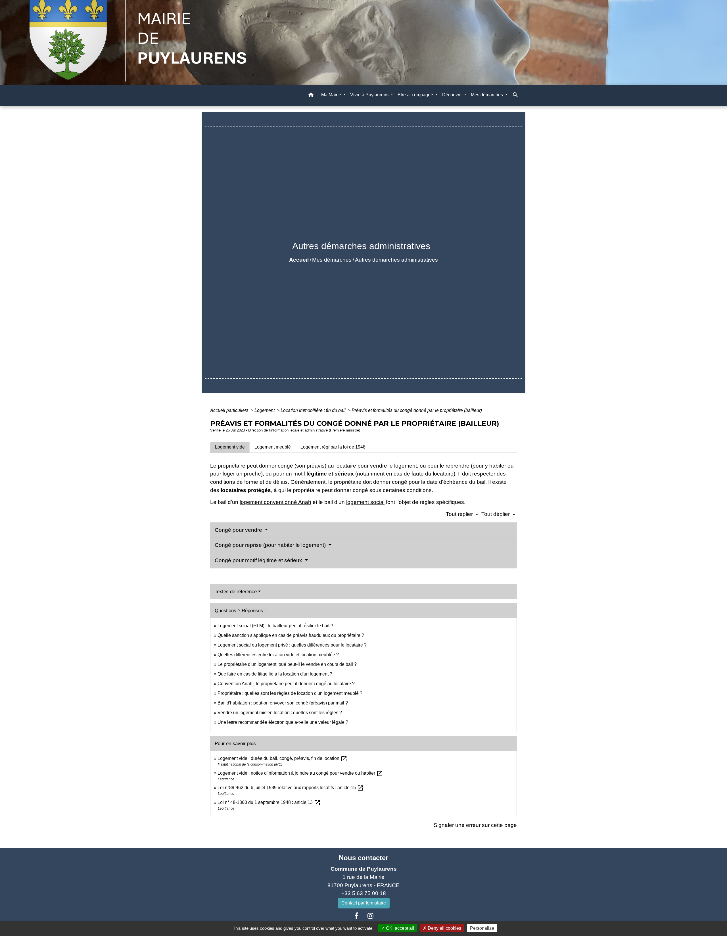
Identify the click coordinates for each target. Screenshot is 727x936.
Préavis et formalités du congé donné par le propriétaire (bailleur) (417, 410)
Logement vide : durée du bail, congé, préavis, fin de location (282, 758)
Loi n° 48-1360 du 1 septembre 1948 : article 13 (269, 802)
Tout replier (463, 514)
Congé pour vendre (239, 530)
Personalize (482, 928)
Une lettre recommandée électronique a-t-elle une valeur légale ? (283, 722)
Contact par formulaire (363, 902)
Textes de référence (236, 591)
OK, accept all (399, 928)
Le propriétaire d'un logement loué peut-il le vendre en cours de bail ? (287, 664)
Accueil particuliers (230, 410)
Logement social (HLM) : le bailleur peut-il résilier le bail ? (275, 625)
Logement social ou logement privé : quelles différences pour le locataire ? (292, 645)
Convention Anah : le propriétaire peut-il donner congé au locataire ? (286, 683)
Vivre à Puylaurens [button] (370, 94)
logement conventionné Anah (275, 502)
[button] (311, 96)
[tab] (230, 447)
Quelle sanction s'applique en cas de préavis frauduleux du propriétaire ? (291, 635)
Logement (265, 410)
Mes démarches (332, 260)
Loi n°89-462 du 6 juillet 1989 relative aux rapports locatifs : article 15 (291, 787)
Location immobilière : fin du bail (314, 410)
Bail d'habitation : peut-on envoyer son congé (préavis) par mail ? (283, 703)
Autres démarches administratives (396, 260)
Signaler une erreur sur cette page (475, 825)
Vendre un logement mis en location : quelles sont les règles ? (280, 712)
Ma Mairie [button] (331, 94)
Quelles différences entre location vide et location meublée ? (278, 654)
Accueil (299, 260)
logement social (365, 502)
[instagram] (370, 916)
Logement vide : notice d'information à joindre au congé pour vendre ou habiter (300, 773)
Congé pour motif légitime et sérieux (259, 560)
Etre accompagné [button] (416, 94)
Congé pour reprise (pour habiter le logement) (271, 545)
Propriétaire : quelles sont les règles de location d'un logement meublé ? (290, 693)
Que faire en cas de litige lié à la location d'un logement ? (275, 674)
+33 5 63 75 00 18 (363, 893)
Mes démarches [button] (487, 94)
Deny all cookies (444, 928)
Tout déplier (499, 514)
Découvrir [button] (452, 94)
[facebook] (356, 916)
